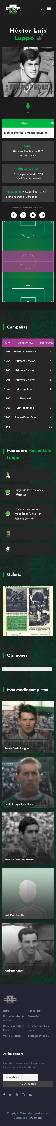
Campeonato (25, 342)
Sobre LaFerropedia (38, 1036)
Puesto (25, 123)
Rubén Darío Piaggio (17, 748)
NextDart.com (34, 1118)
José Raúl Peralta (14, 915)
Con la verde (35, 1011)
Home (6, 1011)
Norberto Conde (14, 970)
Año (7, 342)
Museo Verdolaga (12, 1036)
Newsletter (33, 1016)
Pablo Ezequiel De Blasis (19, 804)
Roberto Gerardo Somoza (19, 859)
